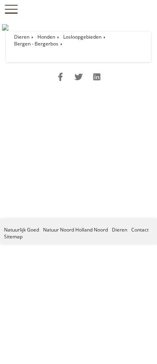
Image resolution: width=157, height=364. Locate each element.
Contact (140, 229)
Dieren (21, 36)
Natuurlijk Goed (21, 229)
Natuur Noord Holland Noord (75, 229)
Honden (46, 36)
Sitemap (13, 236)
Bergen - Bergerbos (36, 43)
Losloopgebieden (82, 36)
